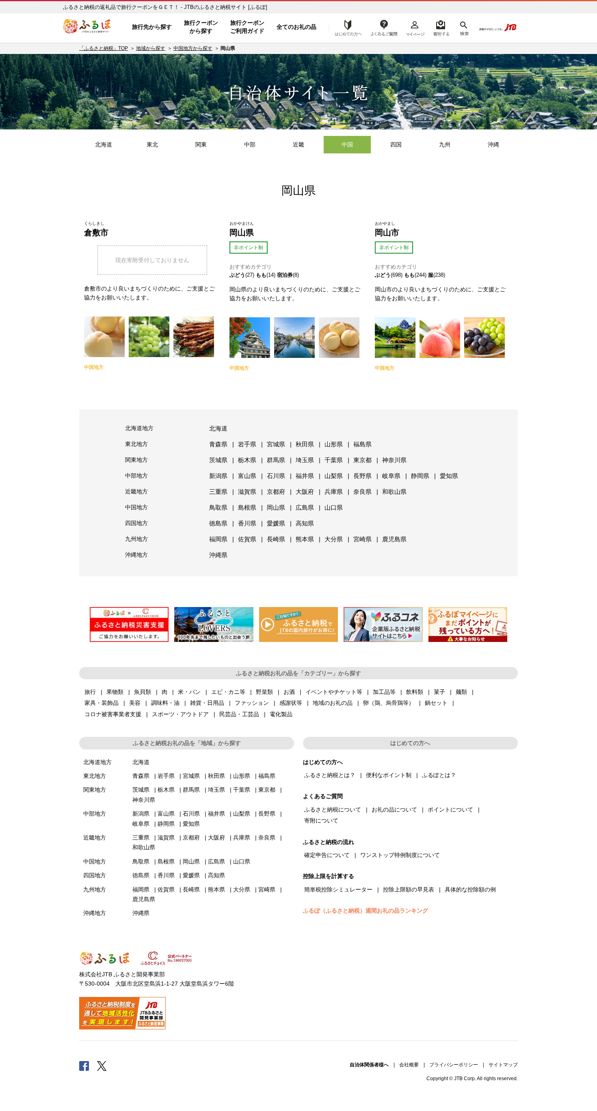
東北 (152, 144)
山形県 (333, 444)
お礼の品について (394, 809)
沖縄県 (218, 554)
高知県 (305, 523)
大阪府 (305, 491)
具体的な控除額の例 (470, 889)
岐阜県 (391, 475)
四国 (396, 144)
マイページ (415, 27)
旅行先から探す (152, 27)
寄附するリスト (441, 27)
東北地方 (136, 444)
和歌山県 (394, 491)
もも (261, 275)
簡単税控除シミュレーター (338, 889)
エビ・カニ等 (228, 692)
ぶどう (237, 275)
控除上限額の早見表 (408, 889)
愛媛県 (276, 523)
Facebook (84, 1065)
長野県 (362, 475)
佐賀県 (247, 539)
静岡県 (420, 475)
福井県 (305, 475)
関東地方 (136, 459)
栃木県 (247, 459)
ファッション (252, 703)
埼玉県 (305, 459)
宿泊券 (285, 275)
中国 (347, 144)
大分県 (333, 539)
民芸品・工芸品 (239, 714)
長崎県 (276, 539)
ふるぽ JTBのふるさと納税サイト (87, 27)
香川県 (247, 523)
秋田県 (305, 444)
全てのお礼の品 (296, 27)
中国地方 (136, 507)
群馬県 (276, 459)
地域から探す (150, 48)
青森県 (218, 444)
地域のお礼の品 (333, 703)
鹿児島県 (394, 539)
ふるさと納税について (332, 809)
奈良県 (362, 491)
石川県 (276, 475)
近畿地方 (136, 491)
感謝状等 (290, 703)
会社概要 (409, 1065)
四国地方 (136, 523)
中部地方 (136, 475)
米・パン (189, 692)
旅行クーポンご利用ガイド (247, 26)
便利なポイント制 (388, 775)
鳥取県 (218, 507)
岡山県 (241, 232)
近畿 (298, 144)
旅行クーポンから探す (201, 26)
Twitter (102, 1065)
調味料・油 (165, 703)
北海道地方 (139, 428)
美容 (135, 703)
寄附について (321, 820)
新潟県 (218, 475)
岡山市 (387, 232)
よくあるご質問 (384, 27)
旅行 (90, 692)
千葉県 (333, 459)
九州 (444, 144)
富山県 (247, 475)
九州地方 (136, 539)
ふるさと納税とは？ (329, 775)
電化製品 (281, 714)
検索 (463, 27)
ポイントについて (450, 809)
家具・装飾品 (101, 703)
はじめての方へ (346, 27)
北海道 (103, 144)
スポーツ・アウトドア (180, 714)
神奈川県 (394, 459)
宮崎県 (362, 539)
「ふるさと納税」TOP (103, 48)
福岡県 (218, 539)
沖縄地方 (136, 554)
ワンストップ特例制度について (400, 855)
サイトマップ (503, 1065)
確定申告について (327, 855)
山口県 (333, 507)
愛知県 (449, 475)
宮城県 (276, 444)
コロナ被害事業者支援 (112, 714)
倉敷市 (96, 232)
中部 (249, 144)
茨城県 (218, 459)
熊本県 (305, 539)
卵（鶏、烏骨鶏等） (388, 703)
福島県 (362, 444)
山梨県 (333, 475)
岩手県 (247, 444)
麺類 (461, 692)
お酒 (289, 692)
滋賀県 (247, 491)
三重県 (218, 491)
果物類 (114, 692)
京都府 (276, 491)
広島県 (305, 507)
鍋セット (436, 703)
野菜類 (264, 692)
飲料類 (414, 692)
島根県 (247, 507)
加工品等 (384, 692)
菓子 (439, 692)
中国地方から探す (192, 48)
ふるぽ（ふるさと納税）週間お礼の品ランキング (365, 910)
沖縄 (493, 144)
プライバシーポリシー (453, 1065)
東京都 (362, 459)
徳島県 (218, 523)
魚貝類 (142, 692)
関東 (201, 144)
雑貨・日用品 (207, 703)
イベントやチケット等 (333, 692)
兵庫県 (333, 491)
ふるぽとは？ (439, 775)
